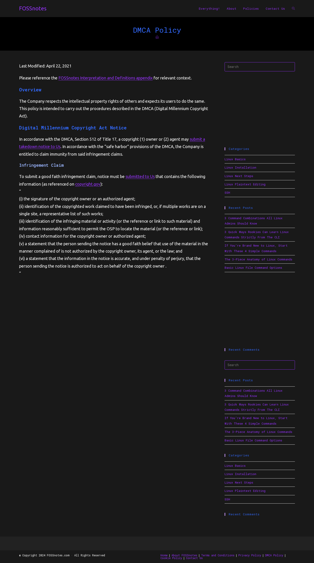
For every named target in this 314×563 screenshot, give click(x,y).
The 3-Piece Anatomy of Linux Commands (258, 259)
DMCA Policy (274, 555)
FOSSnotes (32, 8)
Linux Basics (235, 159)
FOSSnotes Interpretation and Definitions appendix (105, 78)
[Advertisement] (260, 109)
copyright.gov (87, 184)
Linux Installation (240, 167)
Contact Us (194, 558)
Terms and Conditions (217, 555)
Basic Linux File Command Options (253, 267)
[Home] (157, 37)
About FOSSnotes (184, 555)
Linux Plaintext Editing (245, 184)
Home (164, 555)
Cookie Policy (171, 558)
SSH (227, 192)
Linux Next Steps (239, 176)
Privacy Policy (249, 555)
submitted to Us (140, 176)
